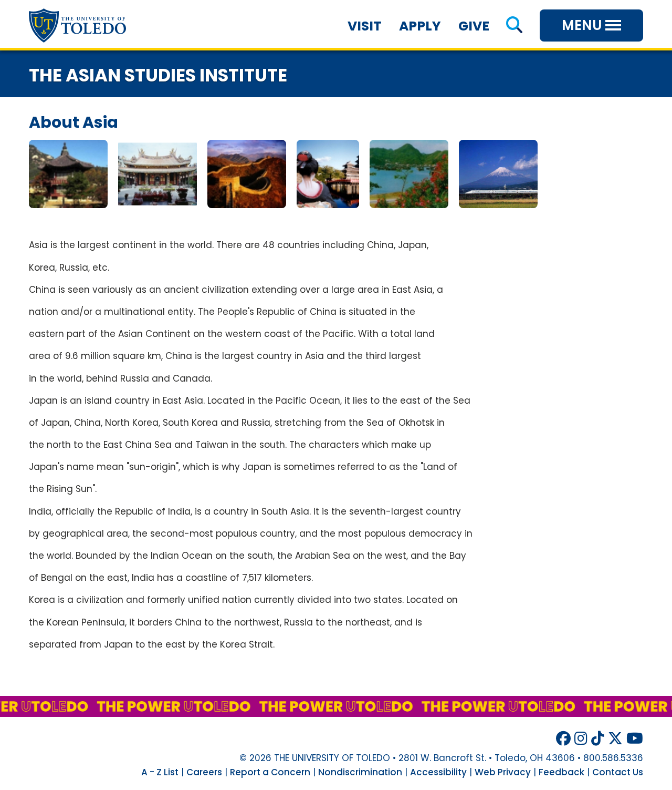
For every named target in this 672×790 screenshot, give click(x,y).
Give (473, 26)
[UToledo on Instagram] (580, 739)
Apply (420, 26)
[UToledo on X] (615, 739)
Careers (204, 772)
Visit (365, 26)
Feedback (561, 772)
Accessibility (438, 772)
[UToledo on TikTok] (597, 739)
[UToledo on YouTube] (634, 739)
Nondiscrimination (360, 772)
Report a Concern (270, 772)
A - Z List (159, 772)
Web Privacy (503, 772)
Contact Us (617, 772)
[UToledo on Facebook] (563, 739)
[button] (514, 26)
